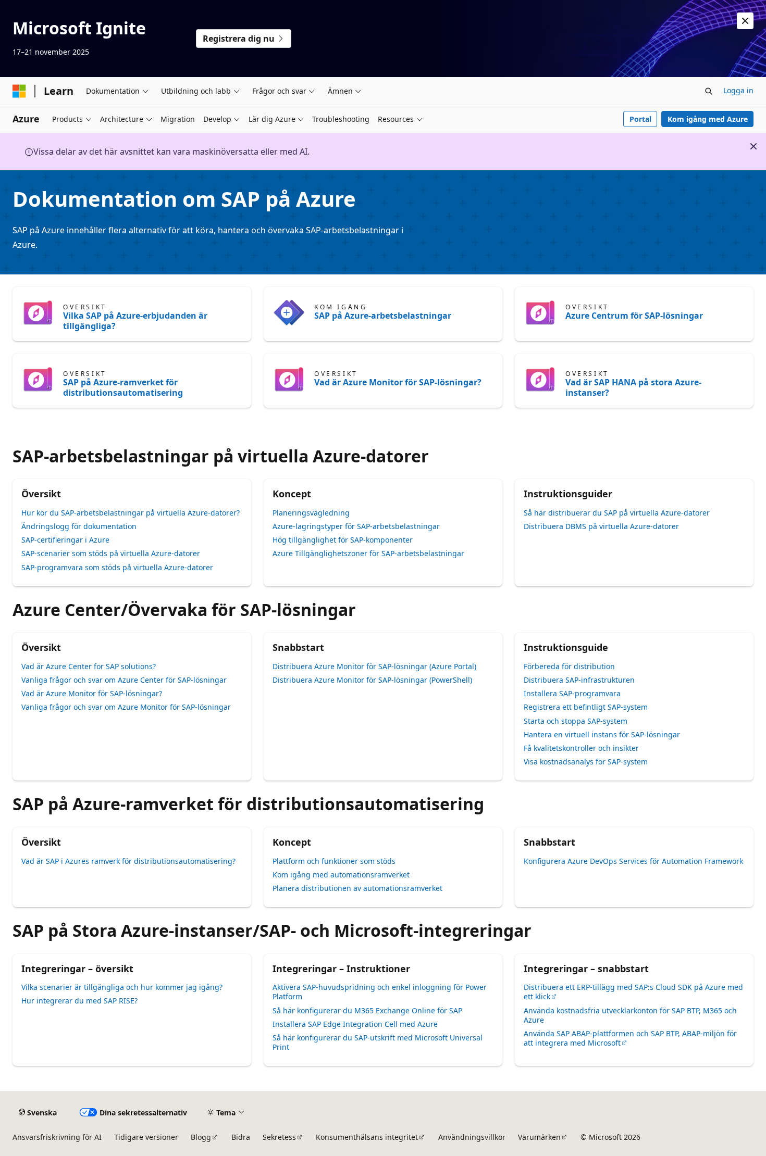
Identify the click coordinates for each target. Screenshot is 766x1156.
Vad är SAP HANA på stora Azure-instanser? (633, 387)
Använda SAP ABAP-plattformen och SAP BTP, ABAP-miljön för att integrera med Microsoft (630, 1038)
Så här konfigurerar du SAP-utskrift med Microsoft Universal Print (378, 1042)
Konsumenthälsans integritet (367, 1137)
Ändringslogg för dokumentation (79, 526)
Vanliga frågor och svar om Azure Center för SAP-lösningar (124, 680)
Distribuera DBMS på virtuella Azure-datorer (601, 526)
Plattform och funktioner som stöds (334, 861)
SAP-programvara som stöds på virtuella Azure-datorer (117, 567)
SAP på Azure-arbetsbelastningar (382, 315)
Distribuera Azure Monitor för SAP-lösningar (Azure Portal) (374, 666)
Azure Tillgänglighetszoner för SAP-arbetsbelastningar (368, 553)
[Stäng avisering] (745, 20)
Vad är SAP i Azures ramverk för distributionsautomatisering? (128, 861)
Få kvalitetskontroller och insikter (581, 748)
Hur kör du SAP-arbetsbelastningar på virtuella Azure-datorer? (130, 513)
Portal (640, 119)
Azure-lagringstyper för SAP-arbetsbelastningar (356, 526)
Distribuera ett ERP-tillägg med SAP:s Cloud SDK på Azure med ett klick (633, 991)
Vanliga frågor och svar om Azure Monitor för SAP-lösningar (126, 707)
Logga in (738, 90)
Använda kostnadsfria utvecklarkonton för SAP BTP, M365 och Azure (630, 1015)
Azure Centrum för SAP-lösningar (634, 315)
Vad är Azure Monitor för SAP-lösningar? (397, 382)
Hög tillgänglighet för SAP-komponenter (343, 540)
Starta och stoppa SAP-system (575, 721)
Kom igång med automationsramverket (341, 874)
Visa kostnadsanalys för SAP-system (586, 762)
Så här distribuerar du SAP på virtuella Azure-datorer (617, 513)
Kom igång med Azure (708, 119)
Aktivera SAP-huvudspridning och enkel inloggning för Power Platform (380, 991)
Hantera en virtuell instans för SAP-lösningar (602, 734)
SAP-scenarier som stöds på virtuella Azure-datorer (110, 553)
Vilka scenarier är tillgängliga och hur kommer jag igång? (122, 987)
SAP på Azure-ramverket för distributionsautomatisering (123, 387)
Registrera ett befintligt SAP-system (586, 707)
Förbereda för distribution (569, 666)
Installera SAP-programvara (572, 693)
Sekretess (279, 1137)
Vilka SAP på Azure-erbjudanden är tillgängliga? (135, 320)
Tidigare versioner (146, 1137)
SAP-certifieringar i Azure (65, 540)
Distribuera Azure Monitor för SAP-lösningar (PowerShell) (372, 680)
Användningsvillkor (471, 1137)
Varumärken (539, 1137)
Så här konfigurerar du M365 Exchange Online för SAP (367, 1010)
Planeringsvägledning (311, 513)
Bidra (240, 1137)
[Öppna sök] (708, 91)
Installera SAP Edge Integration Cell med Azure (355, 1024)
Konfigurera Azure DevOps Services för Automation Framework (633, 861)
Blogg (201, 1137)
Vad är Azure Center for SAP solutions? (88, 666)
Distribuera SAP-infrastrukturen (579, 680)
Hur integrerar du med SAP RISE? (79, 1001)
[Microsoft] (19, 91)
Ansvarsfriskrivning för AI (57, 1137)
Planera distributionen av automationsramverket (357, 888)
